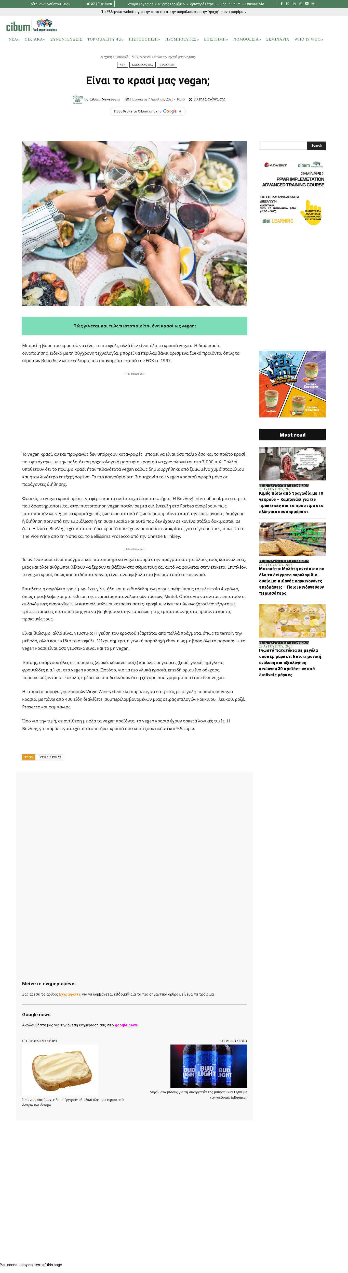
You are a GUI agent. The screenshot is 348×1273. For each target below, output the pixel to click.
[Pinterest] (88, 783)
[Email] (135, 783)
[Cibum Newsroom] (78, 99)
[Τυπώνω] (147, 783)
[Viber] (159, 783)
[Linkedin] (294, 4)
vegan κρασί (50, 757)
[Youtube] (307, 4)
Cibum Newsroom (104, 99)
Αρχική (106, 57)
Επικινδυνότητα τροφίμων (284, 485)
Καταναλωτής (142, 64)
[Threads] (313, 4)
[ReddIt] (123, 783)
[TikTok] (300, 4)
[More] (182, 783)
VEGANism (141, 57)
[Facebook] (281, 4)
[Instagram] (288, 4)
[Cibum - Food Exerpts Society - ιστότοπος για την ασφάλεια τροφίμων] (31, 25)
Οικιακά (121, 57)
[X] (77, 783)
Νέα (123, 64)
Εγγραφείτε (70, 994)
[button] (335, 39)
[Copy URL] (170, 783)
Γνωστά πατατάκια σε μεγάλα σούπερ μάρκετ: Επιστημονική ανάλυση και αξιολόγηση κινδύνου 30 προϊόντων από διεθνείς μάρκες (290, 662)
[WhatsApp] (100, 783)
